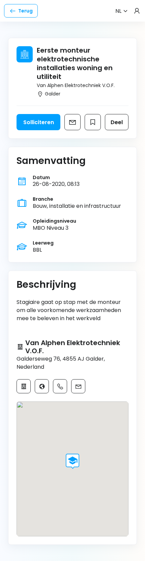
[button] (72, 461)
